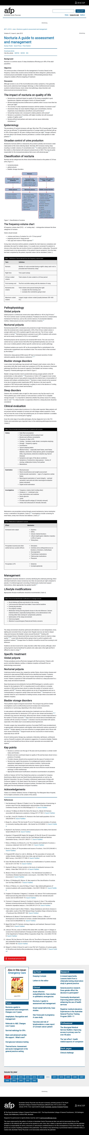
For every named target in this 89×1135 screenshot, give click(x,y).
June (14, 29)
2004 (20, 1080)
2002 (34, 1080)
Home (66, 15)
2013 (41, 1077)
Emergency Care (17, 972)
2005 (14, 1080)
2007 (81, 1077)
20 (53, 713)
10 (35, 147)
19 (41, 692)
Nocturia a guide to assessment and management (32, 29)
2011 (54, 1077)
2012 (9, 29)
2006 (7, 1080)
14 (23, 375)
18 (14, 690)
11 (49, 151)
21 (55, 713)
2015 (27, 1077)
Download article (9, 51)
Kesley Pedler (8, 46)
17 (10, 637)
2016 (20, 1077)
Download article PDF (16, 959)
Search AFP (80, 11)
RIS (27, 53)
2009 (68, 1077)
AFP (5, 29)
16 (8, 637)
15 (30, 379)
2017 (14, 1077)
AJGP (7, 1077)
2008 (74, 1077)
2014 (34, 1077)
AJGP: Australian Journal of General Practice (54, 1107)
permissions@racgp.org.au (48, 1118)
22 (9, 729)
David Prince (18, 46)
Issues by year (74, 15)
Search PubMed (42, 807)
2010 (61, 1077)
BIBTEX (17, 53)
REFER (23, 53)
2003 (27, 1080)
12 (32, 240)
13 (43, 320)
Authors (82, 15)
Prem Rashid (26, 46)
